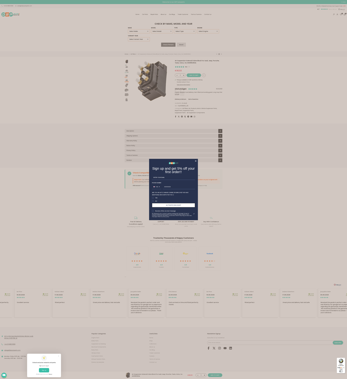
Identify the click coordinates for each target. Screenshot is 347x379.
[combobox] (156, 187)
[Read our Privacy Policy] (194, 214)
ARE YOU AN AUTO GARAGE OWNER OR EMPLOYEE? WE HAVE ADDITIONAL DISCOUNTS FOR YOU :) (170, 194)
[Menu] (344, 359)
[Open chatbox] (4, 375)
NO (156, 201)
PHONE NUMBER (156, 183)
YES (156, 198)
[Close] (196, 161)
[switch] (341, 371)
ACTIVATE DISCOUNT (173, 205)
